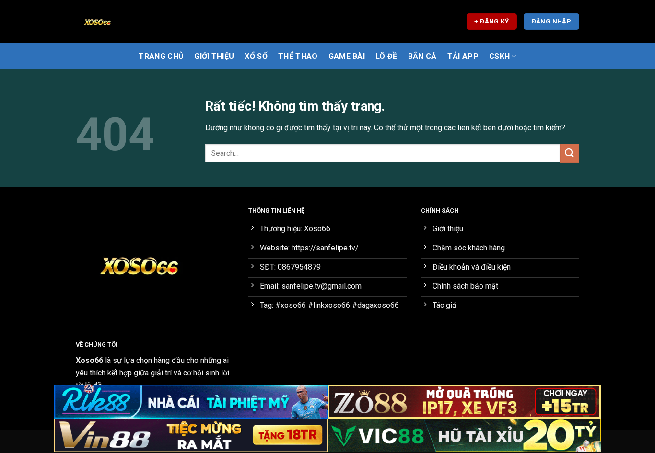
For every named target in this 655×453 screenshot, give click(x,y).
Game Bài (346, 56)
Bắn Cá (422, 56)
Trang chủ (161, 56)
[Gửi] (569, 153)
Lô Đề (386, 56)
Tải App (463, 56)
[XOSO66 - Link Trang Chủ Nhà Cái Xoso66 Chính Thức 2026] (124, 21)
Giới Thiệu (214, 56)
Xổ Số (256, 56)
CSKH (499, 56)
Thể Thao (298, 56)
